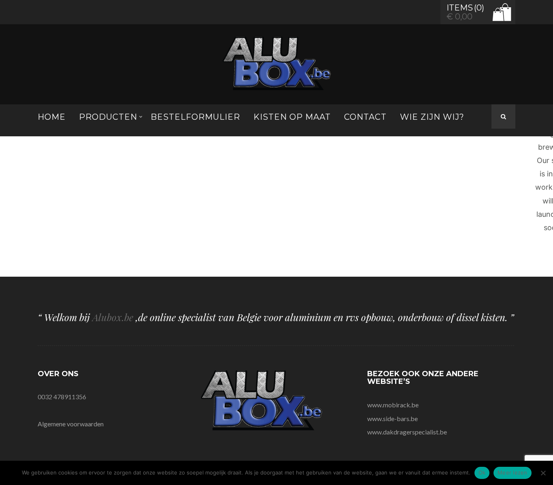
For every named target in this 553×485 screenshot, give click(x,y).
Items (460, 8)
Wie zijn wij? (432, 117)
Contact (365, 117)
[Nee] (543, 473)
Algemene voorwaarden (71, 424)
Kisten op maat (292, 117)
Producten (108, 117)
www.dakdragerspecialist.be (407, 432)
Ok (482, 472)
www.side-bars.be (392, 418)
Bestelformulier (195, 117)
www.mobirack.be (393, 405)
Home (52, 117)
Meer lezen (512, 472)
